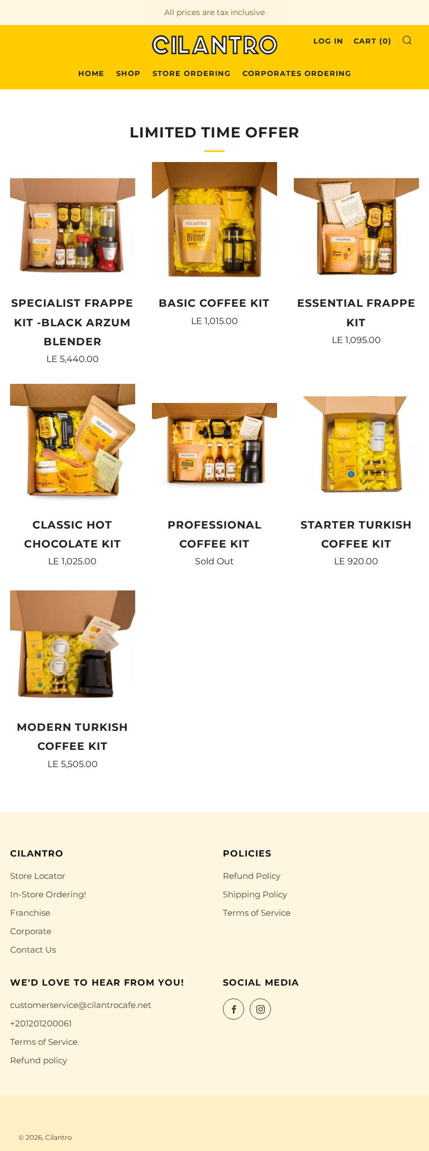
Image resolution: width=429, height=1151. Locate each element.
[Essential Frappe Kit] (356, 224)
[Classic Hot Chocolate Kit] (72, 446)
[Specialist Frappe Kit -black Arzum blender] (72, 224)
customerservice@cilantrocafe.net (80, 1005)
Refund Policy (251, 876)
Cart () (373, 40)
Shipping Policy (255, 894)
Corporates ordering (296, 73)
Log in (328, 40)
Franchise (30, 912)
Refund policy (38, 1060)
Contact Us (33, 949)
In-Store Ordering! (48, 894)
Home (91, 73)
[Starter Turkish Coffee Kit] (356, 446)
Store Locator (37, 876)
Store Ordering (191, 73)
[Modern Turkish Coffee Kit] (72, 648)
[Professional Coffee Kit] (214, 446)
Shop (128, 73)
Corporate (30, 931)
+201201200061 (41, 1023)
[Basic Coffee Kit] (214, 224)
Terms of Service (256, 912)
